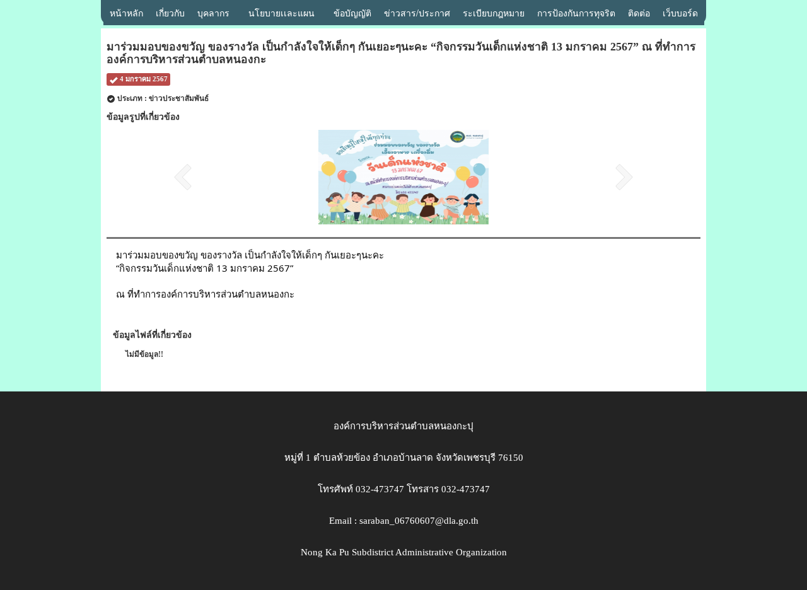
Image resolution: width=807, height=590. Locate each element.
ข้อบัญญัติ (352, 12)
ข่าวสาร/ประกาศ (417, 12)
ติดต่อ (639, 12)
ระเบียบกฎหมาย (494, 12)
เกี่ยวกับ (170, 12)
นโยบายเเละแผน (281, 12)
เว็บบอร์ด (680, 12)
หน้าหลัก (126, 12)
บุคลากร (213, 12)
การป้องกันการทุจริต (576, 12)
